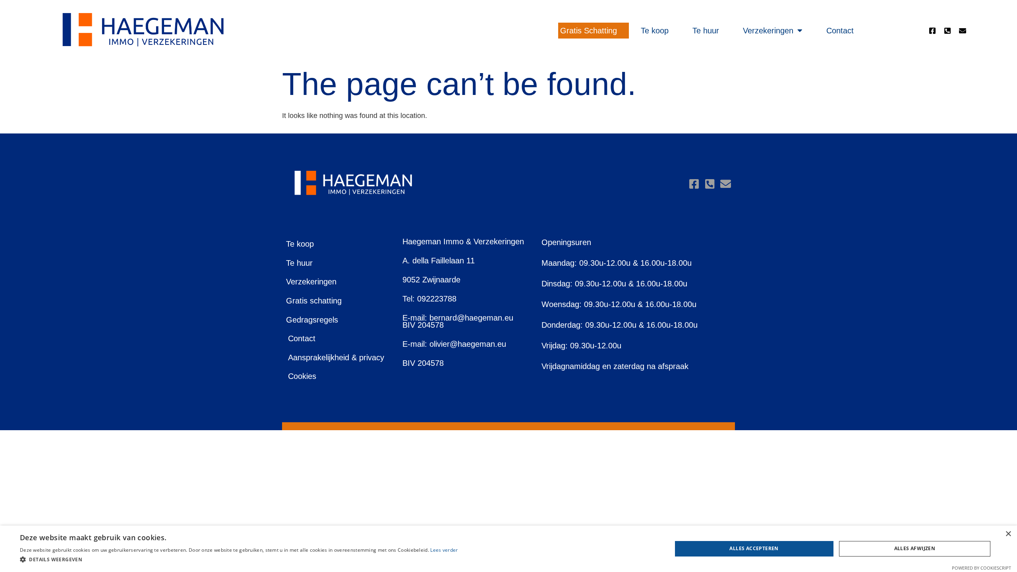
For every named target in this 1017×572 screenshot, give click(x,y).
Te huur (705, 30)
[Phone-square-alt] (947, 30)
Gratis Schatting (588, 30)
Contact (840, 30)
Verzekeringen (768, 30)
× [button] (1008, 534)
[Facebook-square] (932, 30)
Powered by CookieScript (981, 568)
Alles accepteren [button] (753, 548)
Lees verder (444, 550)
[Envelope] (962, 30)
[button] (239, 560)
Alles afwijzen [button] (915, 548)
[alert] (508, 549)
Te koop (655, 30)
